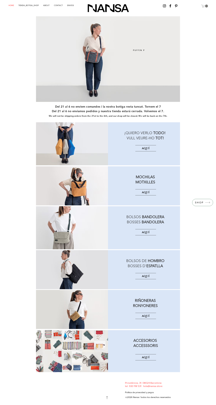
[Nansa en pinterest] (176, 6)
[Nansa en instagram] (164, 6)
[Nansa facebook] (170, 6)
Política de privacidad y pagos (139, 392)
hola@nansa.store (153, 386)
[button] (205, 6)
